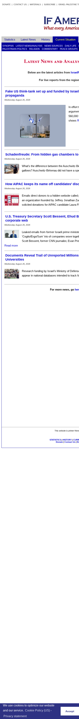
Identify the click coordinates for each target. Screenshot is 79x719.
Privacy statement (15, 716)
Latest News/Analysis (29, 46)
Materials (35, 4)
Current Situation (65, 39)
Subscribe (49, 4)
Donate (6, 4)
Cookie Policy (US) (37, 710)
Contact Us (20, 4)
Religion (34, 49)
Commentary (50, 49)
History (45, 39)
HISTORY (67, 440)
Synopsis (8, 46)
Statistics (9, 39)
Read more (11, 245)
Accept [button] (69, 711)
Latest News (28, 39)
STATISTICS (55, 440)
